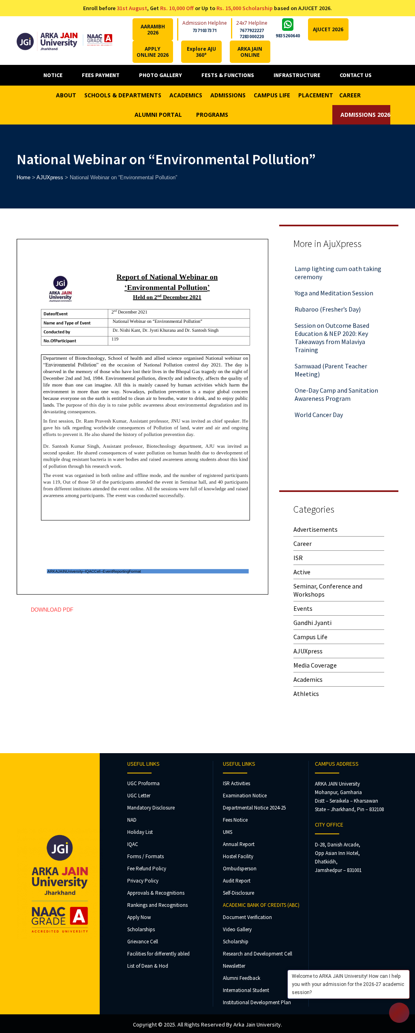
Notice (52, 75)
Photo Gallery (160, 75)
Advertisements (315, 529)
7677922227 (252, 30)
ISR (298, 558)
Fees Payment (101, 75)
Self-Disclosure (238, 892)
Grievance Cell (142, 941)
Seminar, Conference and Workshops (327, 590)
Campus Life (310, 637)
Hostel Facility (238, 856)
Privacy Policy (142, 880)
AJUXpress (308, 651)
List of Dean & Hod (147, 965)
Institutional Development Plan (257, 1002)
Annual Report (239, 844)
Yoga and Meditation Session (334, 285)
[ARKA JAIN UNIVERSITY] (64, 41)
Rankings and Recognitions (157, 905)
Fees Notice (235, 819)
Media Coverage (315, 665)
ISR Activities (236, 783)
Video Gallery (237, 929)
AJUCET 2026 (328, 29)
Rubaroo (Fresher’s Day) (328, 301)
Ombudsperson (240, 868)
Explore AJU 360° (201, 51)
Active (301, 572)
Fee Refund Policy (146, 868)
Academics (308, 679)
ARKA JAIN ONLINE (249, 51)
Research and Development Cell (257, 953)
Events (302, 608)
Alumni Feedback (241, 978)
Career (302, 543)
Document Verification (247, 917)
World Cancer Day (319, 407)
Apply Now (139, 917)
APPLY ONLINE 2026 (153, 51)
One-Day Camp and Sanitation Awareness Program (336, 386)
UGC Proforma (143, 783)
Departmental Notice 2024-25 (254, 807)
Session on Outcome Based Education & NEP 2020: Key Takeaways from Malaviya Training (332, 330)
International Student (246, 990)
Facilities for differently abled (158, 953)
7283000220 (252, 36)
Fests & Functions (227, 75)
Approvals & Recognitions (155, 892)
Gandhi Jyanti (312, 623)
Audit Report (236, 880)
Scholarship (235, 941)
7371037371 (205, 30)
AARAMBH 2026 (153, 29)
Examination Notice (245, 795)
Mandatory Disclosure (151, 807)
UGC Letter (138, 795)
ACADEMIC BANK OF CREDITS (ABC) (261, 905)
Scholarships (141, 929)
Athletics (306, 693)
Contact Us (356, 75)
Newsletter (234, 965)
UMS (227, 832)
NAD (132, 819)
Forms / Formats (145, 856)
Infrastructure (297, 75)
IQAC (132, 844)
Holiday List (140, 832)
